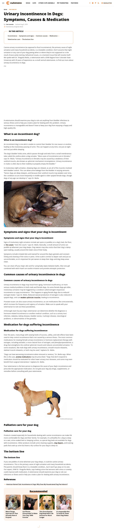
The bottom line (27, 39)
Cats (34, 3)
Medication (54, 36)
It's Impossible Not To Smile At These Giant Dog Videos (63, 513)
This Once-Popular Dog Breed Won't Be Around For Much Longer (46, 514)
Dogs (28, 3)
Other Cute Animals (46, 3)
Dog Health (12, 9)
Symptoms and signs (26, 36)
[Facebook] (90, 3)
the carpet (9, 245)
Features (74, 3)
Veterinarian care (14, 39)
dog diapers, (59, 443)
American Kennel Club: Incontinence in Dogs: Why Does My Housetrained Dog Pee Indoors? (37, 484)
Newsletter (107, 3)
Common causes (42, 36)
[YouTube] (93, 3)
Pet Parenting (62, 3)
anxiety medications (23, 357)
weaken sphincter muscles (30, 297)
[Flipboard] (95, 3)
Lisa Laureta (9, 24)
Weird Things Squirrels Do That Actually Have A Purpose (12, 514)
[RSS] (98, 3)
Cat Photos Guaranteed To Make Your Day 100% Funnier (30, 514)
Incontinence (12, 36)
